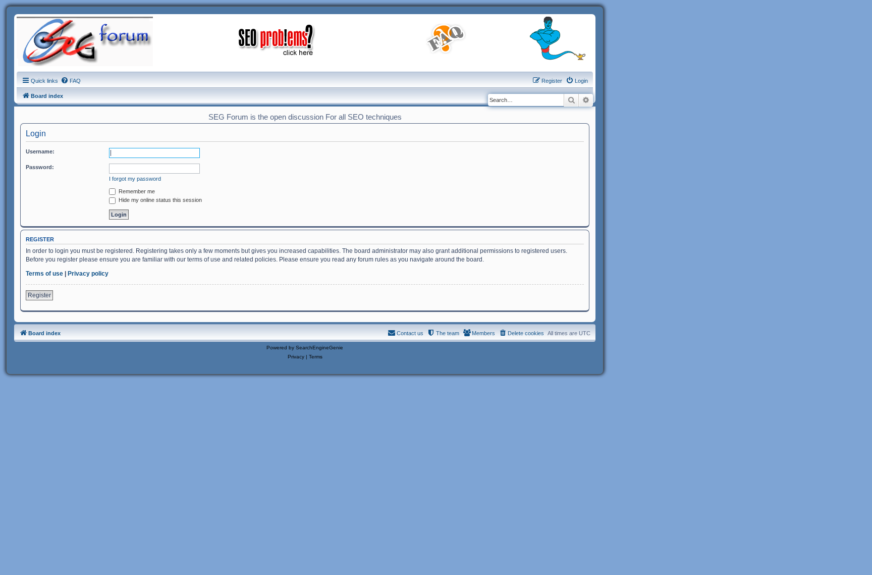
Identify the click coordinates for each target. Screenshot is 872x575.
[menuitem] (71, 81)
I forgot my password (135, 179)
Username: (40, 151)
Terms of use (44, 273)
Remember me (136, 191)
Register (39, 295)
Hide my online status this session (159, 200)
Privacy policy (88, 273)
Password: (40, 167)
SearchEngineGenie (319, 347)
